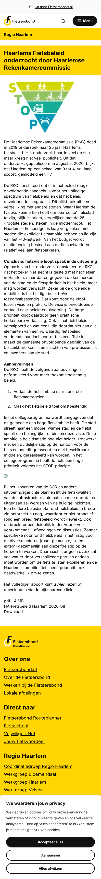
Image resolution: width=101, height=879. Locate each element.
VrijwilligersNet (19, 733)
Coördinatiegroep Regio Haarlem (38, 766)
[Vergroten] (80, 85)
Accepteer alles (50, 842)
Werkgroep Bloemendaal (30, 774)
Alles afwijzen (50, 868)
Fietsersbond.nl (20, 669)
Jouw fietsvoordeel (24, 741)
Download (13, 611)
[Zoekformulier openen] (65, 21)
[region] (50, 837)
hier (61, 584)
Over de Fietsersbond (27, 677)
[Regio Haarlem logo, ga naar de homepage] (19, 21)
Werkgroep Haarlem (25, 782)
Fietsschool (16, 725)
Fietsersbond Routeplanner (33, 717)
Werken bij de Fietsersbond (33, 685)
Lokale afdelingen (22, 693)
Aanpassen (50, 855)
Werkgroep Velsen (23, 789)
